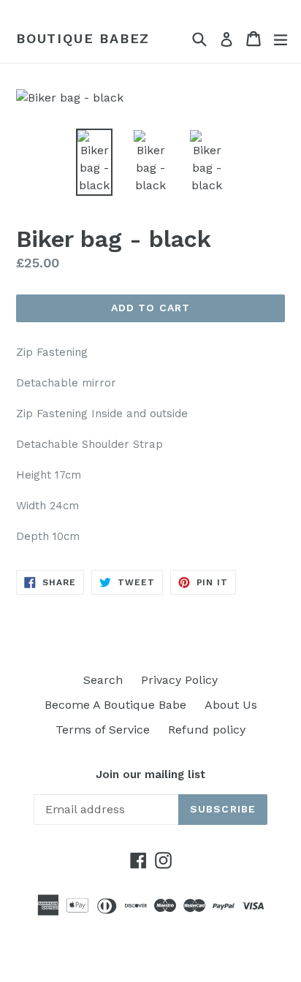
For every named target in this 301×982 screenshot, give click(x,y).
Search (103, 680)
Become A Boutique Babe (115, 705)
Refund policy (206, 729)
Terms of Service (103, 729)
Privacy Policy (179, 680)
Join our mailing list (150, 774)
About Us (231, 705)
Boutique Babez (83, 38)
